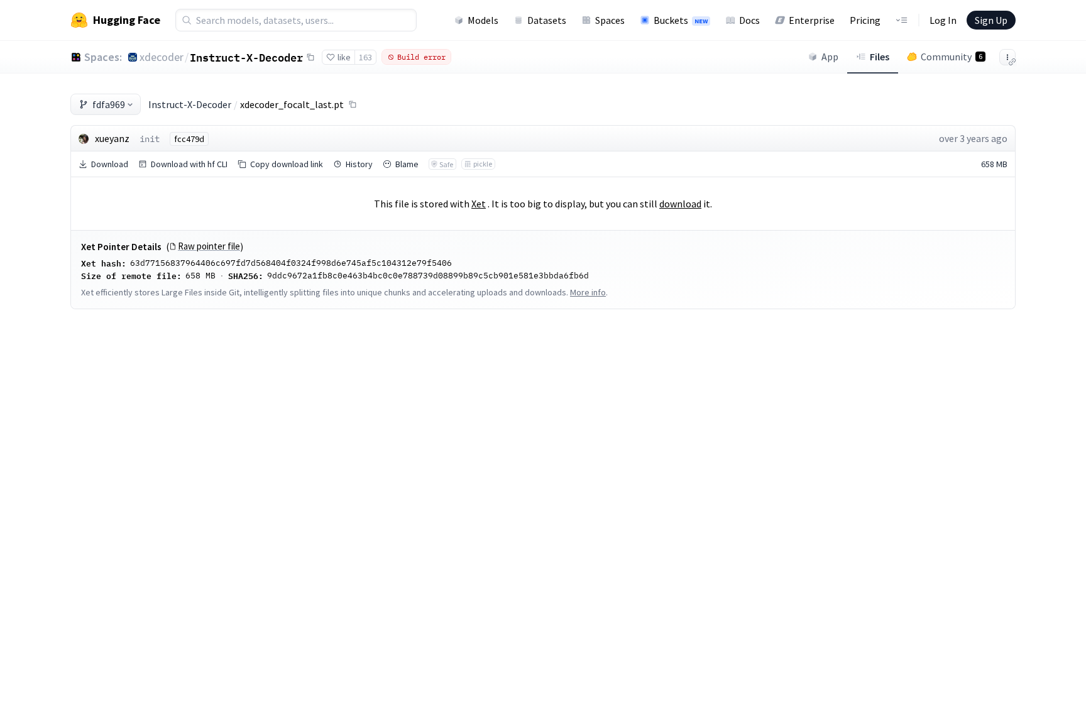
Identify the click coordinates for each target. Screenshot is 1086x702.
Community (951, 56)
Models (483, 20)
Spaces (610, 20)
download (680, 203)
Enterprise (812, 20)
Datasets (546, 20)
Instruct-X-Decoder (246, 57)
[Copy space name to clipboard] (310, 57)
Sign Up (991, 20)
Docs (749, 20)
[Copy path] (352, 104)
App (829, 56)
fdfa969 (108, 104)
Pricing (865, 20)
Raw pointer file (209, 246)
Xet (478, 203)
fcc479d (189, 139)
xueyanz (112, 138)
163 (365, 57)
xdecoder (162, 57)
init (150, 139)
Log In (943, 20)
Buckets (681, 20)
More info (588, 292)
